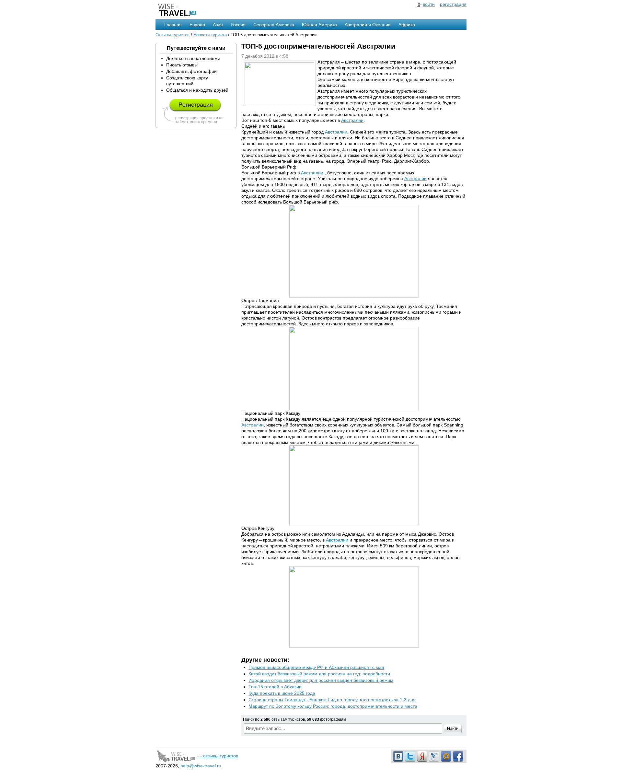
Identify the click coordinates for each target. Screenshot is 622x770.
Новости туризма (210, 34)
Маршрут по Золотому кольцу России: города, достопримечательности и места (332, 706)
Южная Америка (319, 24)
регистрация (453, 4)
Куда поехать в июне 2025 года (281, 693)
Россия (238, 24)
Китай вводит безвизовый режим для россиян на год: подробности (319, 673)
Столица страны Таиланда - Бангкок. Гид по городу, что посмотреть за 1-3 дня (332, 699)
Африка (406, 24)
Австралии (352, 120)
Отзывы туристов (173, 34)
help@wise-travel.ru (200, 765)
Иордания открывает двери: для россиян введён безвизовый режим (320, 680)
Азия (218, 24)
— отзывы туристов (217, 755)
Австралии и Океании (368, 24)
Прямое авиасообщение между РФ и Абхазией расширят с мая (316, 667)
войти (429, 4)
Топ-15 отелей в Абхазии (275, 686)
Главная (173, 24)
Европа (197, 24)
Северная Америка (273, 24)
